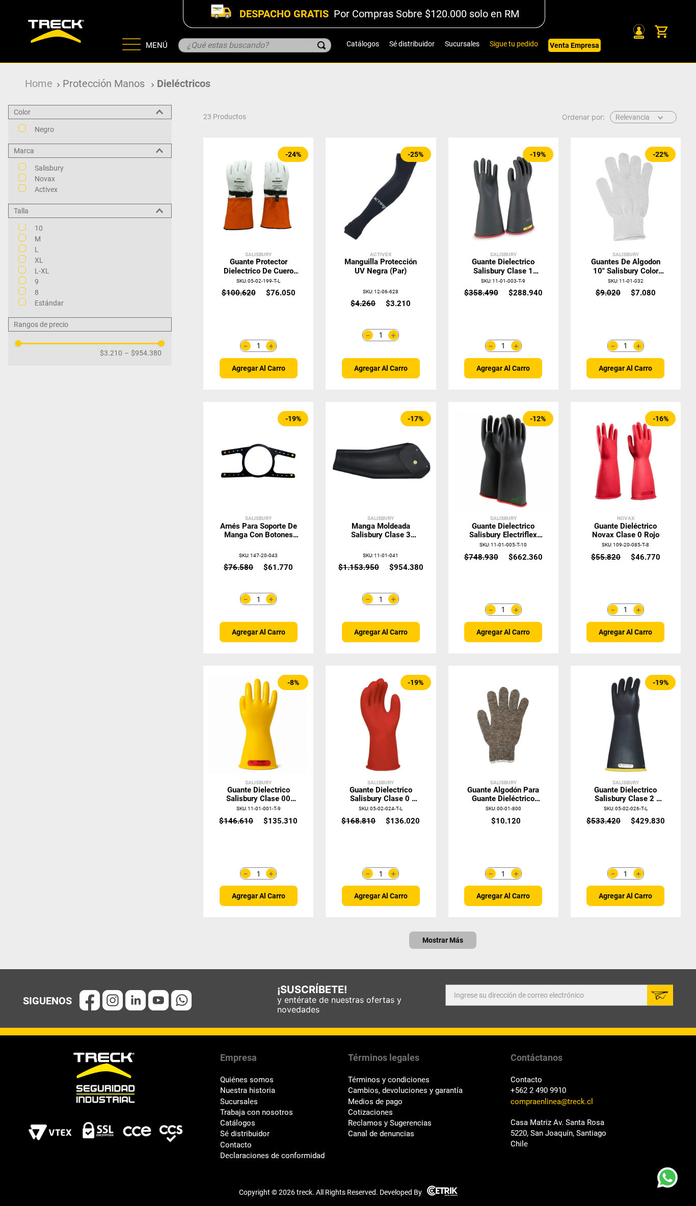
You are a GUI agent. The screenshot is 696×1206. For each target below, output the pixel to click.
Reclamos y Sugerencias (390, 1123)
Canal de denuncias (381, 1134)
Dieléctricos (183, 83)
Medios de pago (375, 1102)
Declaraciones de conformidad (272, 1156)
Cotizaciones (370, 1112)
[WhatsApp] (670, 1180)
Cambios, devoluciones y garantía (405, 1090)
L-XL (42, 271)
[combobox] (254, 45)
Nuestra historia (247, 1090)
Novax (45, 179)
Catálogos (362, 44)
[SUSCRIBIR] (660, 995)
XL (39, 261)
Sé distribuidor (412, 44)
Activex (46, 189)
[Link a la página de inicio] (39, 84)
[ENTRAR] (638, 31)
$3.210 (111, 353)
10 (39, 229)
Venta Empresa (574, 45)
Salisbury (49, 168)
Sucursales (462, 44)
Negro (44, 129)
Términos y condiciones (389, 1080)
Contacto (236, 1145)
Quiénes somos (247, 1080)
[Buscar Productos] (321, 45)
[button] (90, 112)
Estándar (49, 303)
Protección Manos (104, 83)
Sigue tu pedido (514, 44)
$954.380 (143, 353)
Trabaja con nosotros (256, 1112)
